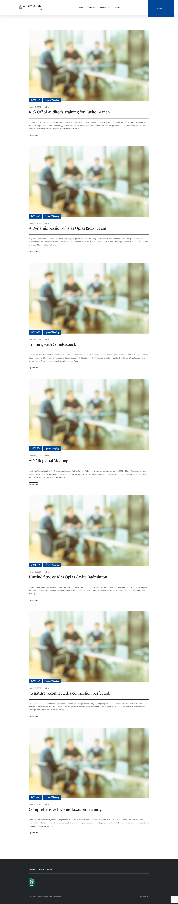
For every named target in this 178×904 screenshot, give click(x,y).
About (81, 7)
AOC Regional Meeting (48, 460)
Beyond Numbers (52, 100)
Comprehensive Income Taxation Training (65, 809)
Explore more (33, 135)
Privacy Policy (144, 896)
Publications (104, 7)
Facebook (32, 869)
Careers (117, 7)
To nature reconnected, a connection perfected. (69, 693)
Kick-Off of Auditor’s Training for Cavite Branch (69, 111)
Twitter (41, 869)
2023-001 (35, 100)
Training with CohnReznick (52, 344)
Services (91, 7)
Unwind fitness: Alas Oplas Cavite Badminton (68, 576)
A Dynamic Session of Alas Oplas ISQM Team (67, 228)
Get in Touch (161, 8)
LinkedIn (50, 869)
